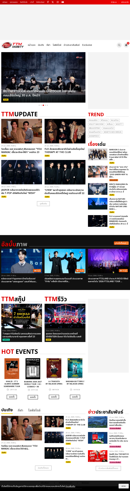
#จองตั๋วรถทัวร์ (95, 132)
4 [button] (45, 105)
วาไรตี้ (32, 2)
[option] (43, 77)
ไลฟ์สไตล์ (57, 45)
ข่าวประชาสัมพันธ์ (72, 45)
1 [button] (39, 105)
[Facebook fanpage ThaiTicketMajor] (48, 2)
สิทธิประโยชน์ (40, 2)
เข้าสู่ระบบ (114, 2)
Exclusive (87, 45)
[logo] (12, 45)
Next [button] (88, 77)
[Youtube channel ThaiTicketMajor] (62, 2)
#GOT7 (119, 124)
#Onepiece (94, 136)
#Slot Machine (96, 124)
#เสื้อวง (110, 124)
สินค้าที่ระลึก (23, 2)
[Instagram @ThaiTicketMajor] (57, 2)
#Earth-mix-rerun (112, 132)
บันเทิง (41, 45)
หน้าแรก (5, 2)
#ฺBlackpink (94, 128)
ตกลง (124, 486)
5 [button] (47, 105)
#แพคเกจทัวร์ (108, 128)
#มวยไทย (115, 120)
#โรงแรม (104, 120)
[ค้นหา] (119, 45)
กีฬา (48, 45)
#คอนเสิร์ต (93, 120)
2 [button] (41, 105)
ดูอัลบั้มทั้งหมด (120, 243)
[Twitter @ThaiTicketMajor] (53, 2)
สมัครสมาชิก (125, 2)
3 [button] (43, 105)
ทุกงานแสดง (14, 2)
